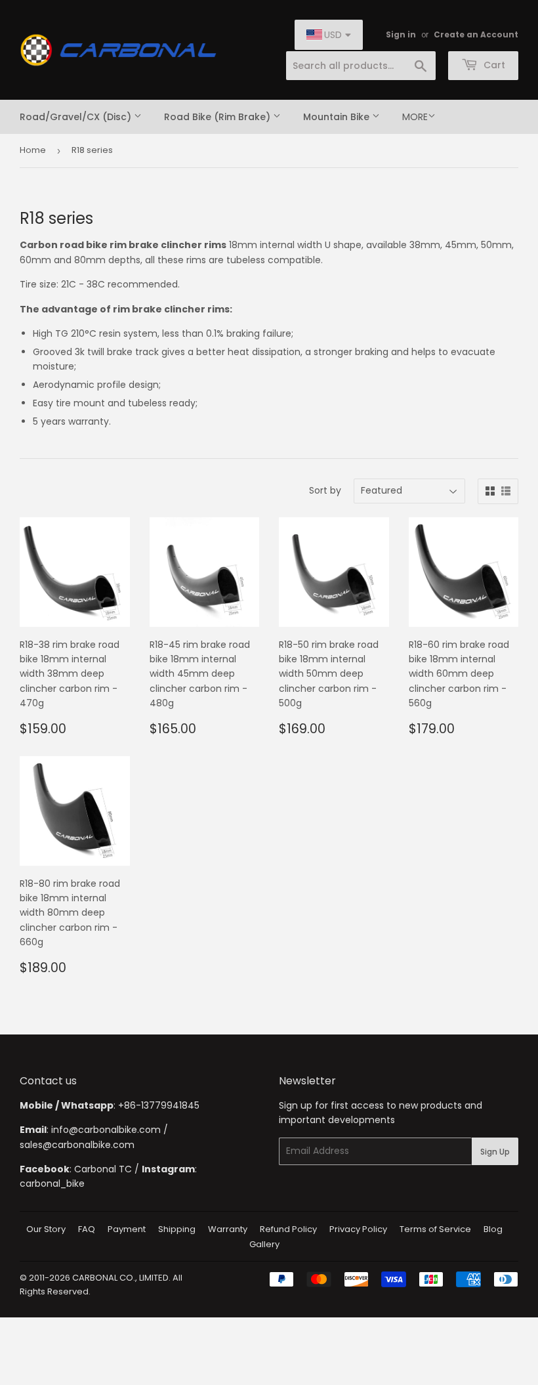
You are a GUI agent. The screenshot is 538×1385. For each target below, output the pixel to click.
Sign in (401, 35)
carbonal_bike (52, 1183)
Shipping (177, 1229)
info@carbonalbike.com (106, 1129)
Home (33, 150)
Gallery (264, 1244)
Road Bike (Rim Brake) (218, 116)
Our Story (46, 1229)
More (415, 116)
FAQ (86, 1229)
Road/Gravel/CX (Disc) (77, 116)
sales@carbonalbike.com (77, 1144)
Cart (493, 65)
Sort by (325, 490)
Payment (127, 1229)
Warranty (227, 1229)
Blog (493, 1229)
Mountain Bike (337, 116)
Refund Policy (288, 1229)
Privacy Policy (358, 1229)
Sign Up (495, 1151)
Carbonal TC (103, 1169)
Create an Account (476, 35)
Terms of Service (435, 1229)
